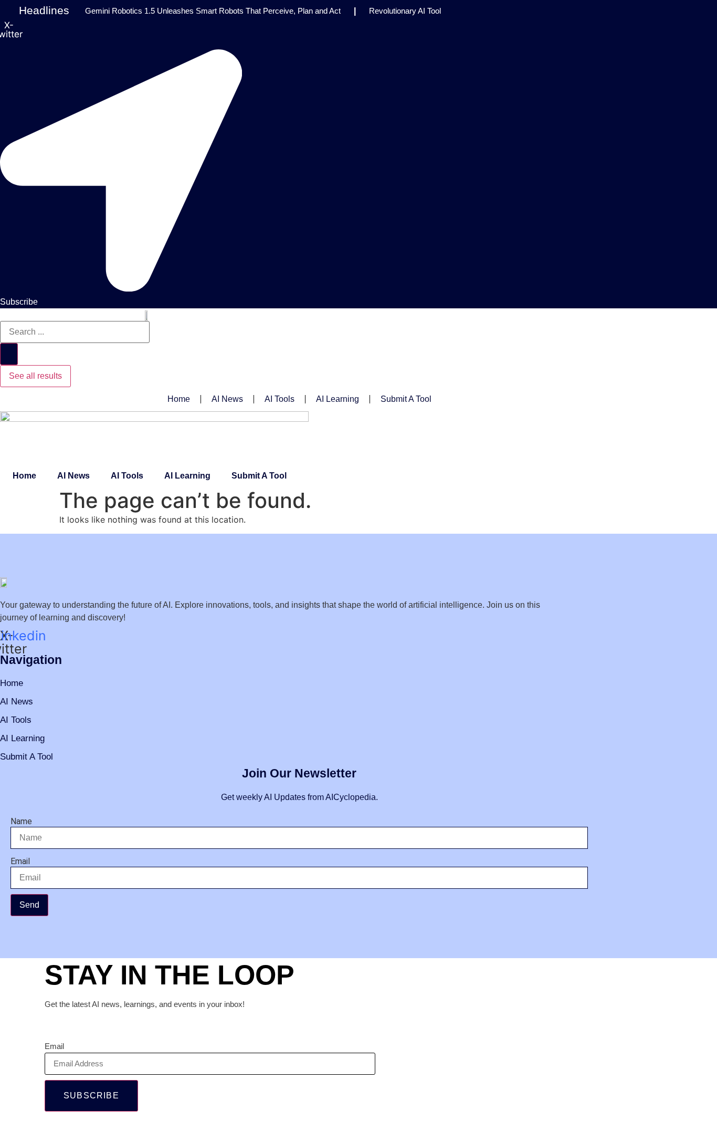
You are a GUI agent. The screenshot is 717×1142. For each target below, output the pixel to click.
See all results (35, 375)
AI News (227, 398)
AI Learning (337, 398)
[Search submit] (9, 354)
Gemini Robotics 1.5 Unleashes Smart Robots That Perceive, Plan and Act (213, 10)
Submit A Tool (406, 398)
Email (20, 861)
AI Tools (279, 398)
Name (21, 821)
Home (178, 398)
